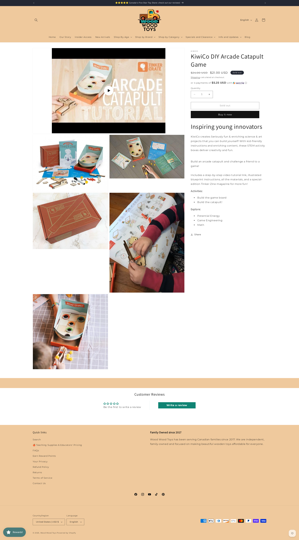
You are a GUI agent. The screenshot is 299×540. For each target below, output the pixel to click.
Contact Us (39, 483)
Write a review (176, 405)
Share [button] (197, 234)
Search (37, 439)
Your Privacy (40, 461)
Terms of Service (42, 477)
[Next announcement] (265, 3)
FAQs (36, 450)
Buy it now (225, 114)
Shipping (195, 77)
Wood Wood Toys (48, 533)
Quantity (195, 88)
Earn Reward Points (44, 456)
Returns (37, 472)
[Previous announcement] (33, 3)
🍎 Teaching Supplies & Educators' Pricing (57, 445)
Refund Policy (41, 467)
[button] (36, 20)
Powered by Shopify (66, 533)
